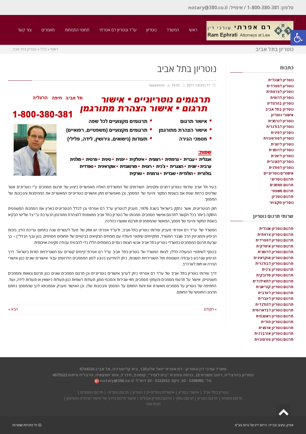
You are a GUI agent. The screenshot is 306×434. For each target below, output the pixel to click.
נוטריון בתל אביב (216, 392)
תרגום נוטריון (208, 398)
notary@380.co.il (208, 7)
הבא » (13, 309)
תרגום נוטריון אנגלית (156, 398)
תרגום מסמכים (91, 392)
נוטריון (138, 392)
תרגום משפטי (231, 398)
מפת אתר (153, 404)
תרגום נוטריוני (118, 392)
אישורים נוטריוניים (160, 392)
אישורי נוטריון (188, 392)
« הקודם (210, 309)
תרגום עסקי (185, 398)
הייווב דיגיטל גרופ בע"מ (251, 425)
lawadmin (157, 85)
